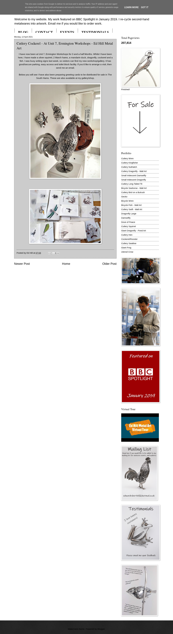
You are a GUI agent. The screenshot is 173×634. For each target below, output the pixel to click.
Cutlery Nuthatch (129, 167)
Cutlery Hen (126, 235)
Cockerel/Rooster (129, 239)
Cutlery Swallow (128, 243)
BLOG (23, 32)
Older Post (109, 263)
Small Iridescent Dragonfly (133, 179)
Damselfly (126, 218)
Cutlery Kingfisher (129, 162)
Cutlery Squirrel (128, 226)
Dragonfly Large (128, 213)
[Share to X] (53, 253)
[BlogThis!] (51, 253)
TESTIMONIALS (95, 32)
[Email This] (49, 253)
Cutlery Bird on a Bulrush (133, 192)
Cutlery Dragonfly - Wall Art (134, 171)
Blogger (101, 629)
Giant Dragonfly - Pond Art (133, 230)
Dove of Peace (128, 222)
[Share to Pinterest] (58, 253)
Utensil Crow (127, 252)
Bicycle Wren (127, 201)
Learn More (131, 7)
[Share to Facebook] (56, 253)
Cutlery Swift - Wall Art (131, 209)
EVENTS (67, 32)
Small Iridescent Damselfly (133, 175)
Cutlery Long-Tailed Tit (131, 184)
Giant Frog (126, 247)
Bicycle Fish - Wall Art (131, 205)
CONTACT (44, 32)
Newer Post (22, 263)
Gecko (124, 196)
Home (66, 263)
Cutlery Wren (127, 158)
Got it (145, 7)
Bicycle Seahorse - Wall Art (134, 188)
